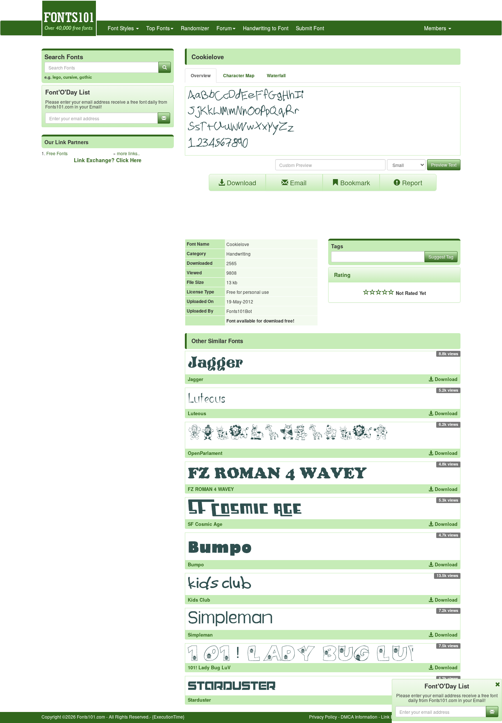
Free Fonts (57, 153)
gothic (85, 77)
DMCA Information (359, 716)
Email (297, 182)
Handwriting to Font (265, 28)
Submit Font (310, 28)
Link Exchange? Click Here (107, 160)
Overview (201, 75)
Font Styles (121, 28)
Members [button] (436, 28)
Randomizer (195, 28)
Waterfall (276, 75)
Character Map (238, 75)
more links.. (128, 153)
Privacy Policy (323, 716)
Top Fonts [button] (158, 28)
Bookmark (354, 182)
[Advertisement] (322, 211)
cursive (70, 77)
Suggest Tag (441, 256)
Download (240, 182)
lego (57, 77)
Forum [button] (224, 28)
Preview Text (443, 164)
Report (411, 182)
